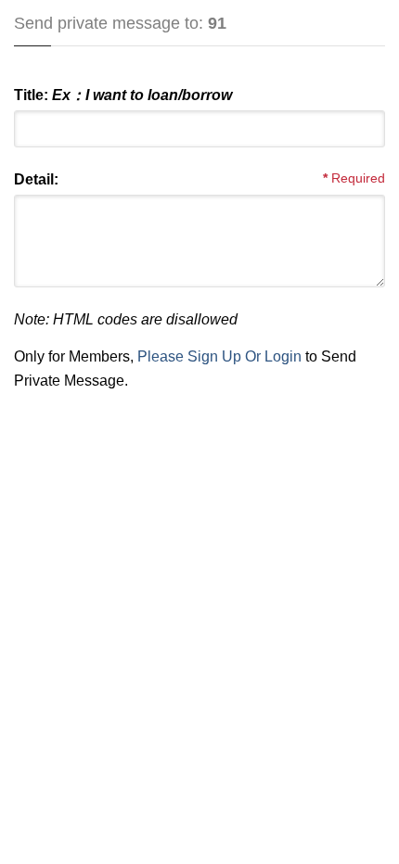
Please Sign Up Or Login (219, 356)
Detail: (36, 179)
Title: (123, 95)
